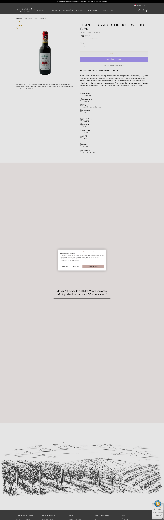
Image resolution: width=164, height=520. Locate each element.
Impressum (101, 252)
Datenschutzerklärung (89, 252)
